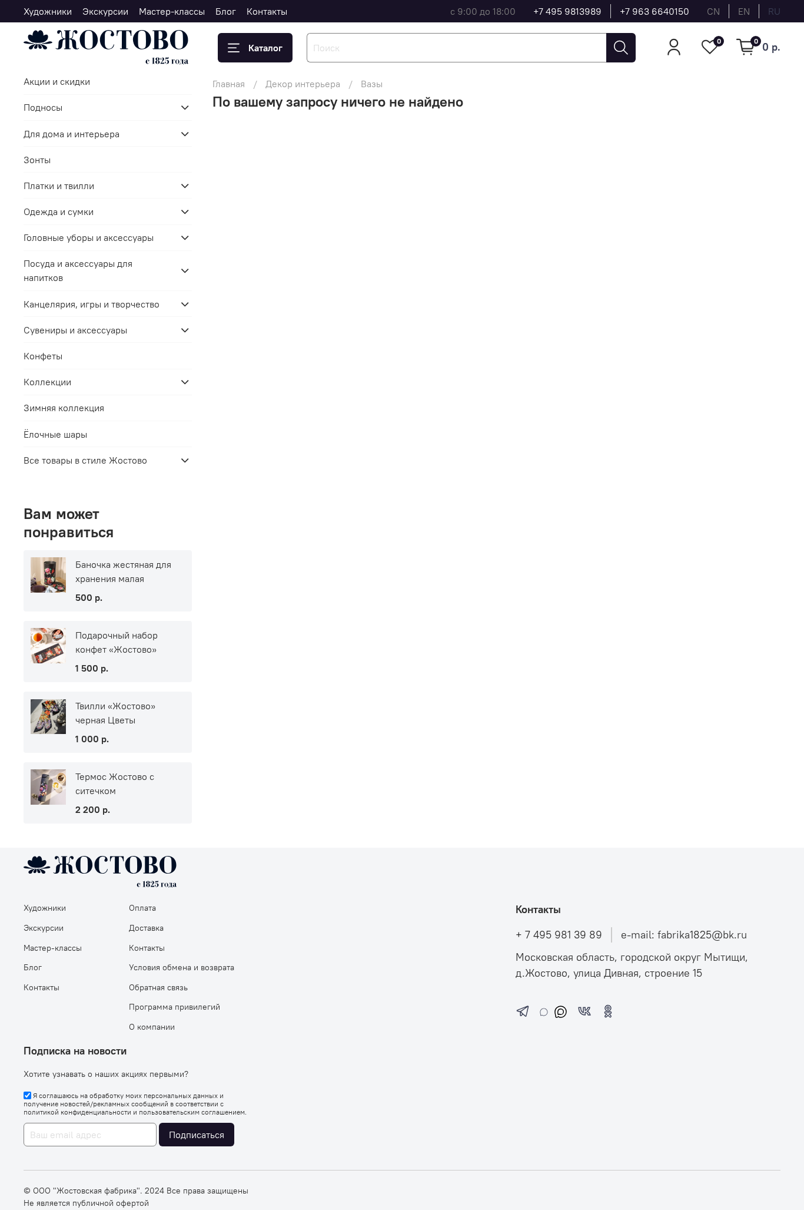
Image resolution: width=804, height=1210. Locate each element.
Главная (228, 84)
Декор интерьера (302, 84)
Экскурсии (105, 11)
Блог (225, 11)
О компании (152, 1026)
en (744, 11)
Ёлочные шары (55, 434)
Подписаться (196, 1134)
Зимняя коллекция (64, 408)
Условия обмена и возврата (181, 967)
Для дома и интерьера (71, 134)
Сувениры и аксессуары (75, 330)
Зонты (37, 160)
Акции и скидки (57, 81)
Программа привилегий (174, 1006)
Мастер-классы (172, 11)
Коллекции (47, 382)
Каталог (265, 48)
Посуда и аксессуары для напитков (78, 270)
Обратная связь (158, 987)
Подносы (43, 107)
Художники (48, 11)
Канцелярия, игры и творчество (92, 304)
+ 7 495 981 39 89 (559, 934)
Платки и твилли (59, 185)
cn (713, 11)
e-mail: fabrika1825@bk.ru (684, 934)
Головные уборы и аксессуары (89, 237)
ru (774, 11)
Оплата (142, 907)
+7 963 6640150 (654, 11)
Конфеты (43, 356)
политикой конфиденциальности (77, 1111)
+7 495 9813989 (567, 11)
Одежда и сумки (59, 211)
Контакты (267, 11)
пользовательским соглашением (192, 1111)
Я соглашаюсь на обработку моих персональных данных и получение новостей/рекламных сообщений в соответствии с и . (135, 1104)
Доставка (146, 928)
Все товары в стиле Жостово (85, 460)
